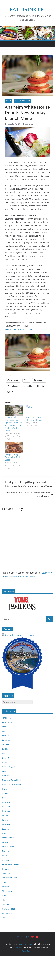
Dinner (5, 762)
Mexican (6, 842)
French (5, 789)
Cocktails (6, 749)
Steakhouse (7, 891)
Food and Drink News (22, 101)
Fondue (5, 775)
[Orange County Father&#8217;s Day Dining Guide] (14, 447)
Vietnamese (7, 913)
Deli (4, 753)
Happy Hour (7, 802)
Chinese (5, 744)
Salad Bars (7, 873)
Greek (4, 797)
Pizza (4, 855)
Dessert (5, 758)
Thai (4, 900)
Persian (5, 851)
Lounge (5, 829)
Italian (5, 820)
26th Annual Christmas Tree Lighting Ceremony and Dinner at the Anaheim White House (13, 424)
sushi (4, 895)
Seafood (5, 882)
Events (5, 771)
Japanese (6, 824)
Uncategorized (8, 909)
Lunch (5, 833)
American (6, 718)
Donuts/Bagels (8, 766)
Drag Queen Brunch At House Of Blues (35, 418)
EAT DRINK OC (27, 9)
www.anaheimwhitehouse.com (18, 329)
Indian (5, 815)
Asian (4, 726)
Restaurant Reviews (11, 864)
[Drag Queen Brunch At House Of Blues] (35, 410)
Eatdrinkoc (29, 124)
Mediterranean (9, 837)
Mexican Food (8, 846)
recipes (5, 860)
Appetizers (7, 722)
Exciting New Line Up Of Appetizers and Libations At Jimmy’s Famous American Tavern (28, 484)
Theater (5, 904)
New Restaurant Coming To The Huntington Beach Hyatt (27, 494)
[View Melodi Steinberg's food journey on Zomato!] (18, 635)
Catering (6, 740)
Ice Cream (6, 811)
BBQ (4, 731)
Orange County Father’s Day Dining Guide (13, 457)
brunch (8, 101)
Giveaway (6, 793)
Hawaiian (6, 806)
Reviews (5, 869)
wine (4, 917)
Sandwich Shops (9, 877)
